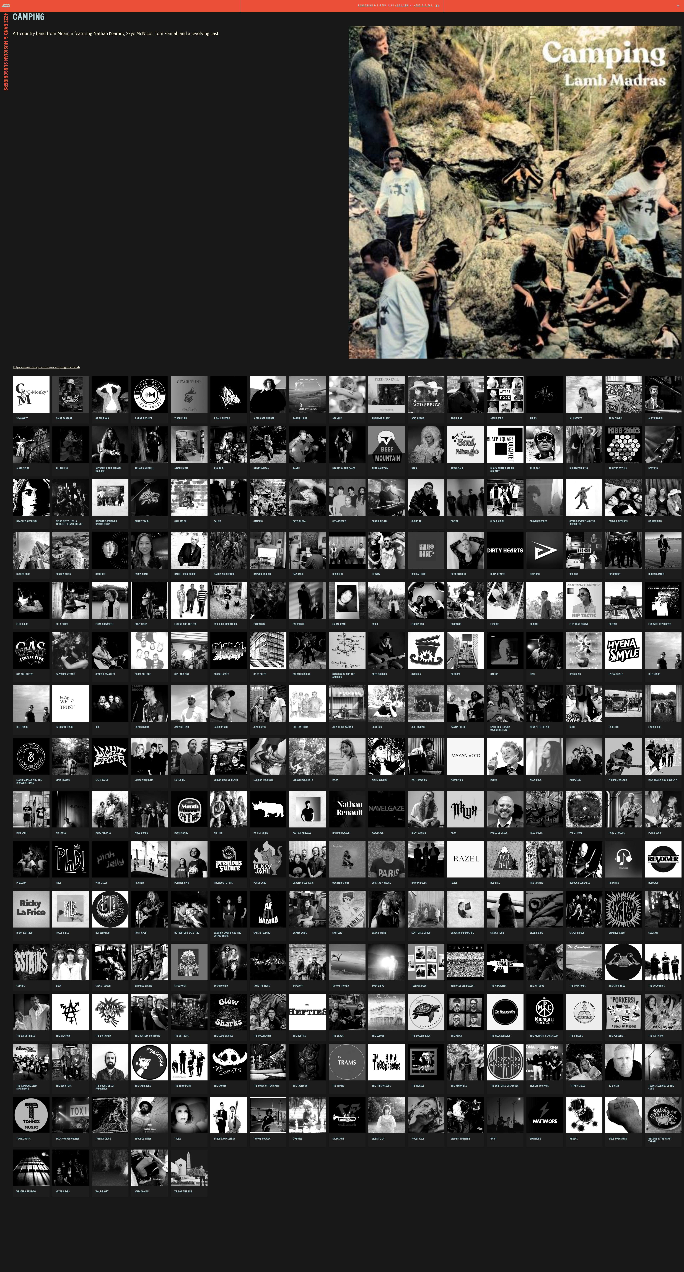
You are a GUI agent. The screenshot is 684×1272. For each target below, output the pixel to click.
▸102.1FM (402, 5)
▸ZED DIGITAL (423, 5)
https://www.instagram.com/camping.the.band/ (46, 367)
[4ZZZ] (120, 5)
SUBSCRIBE (365, 5)
